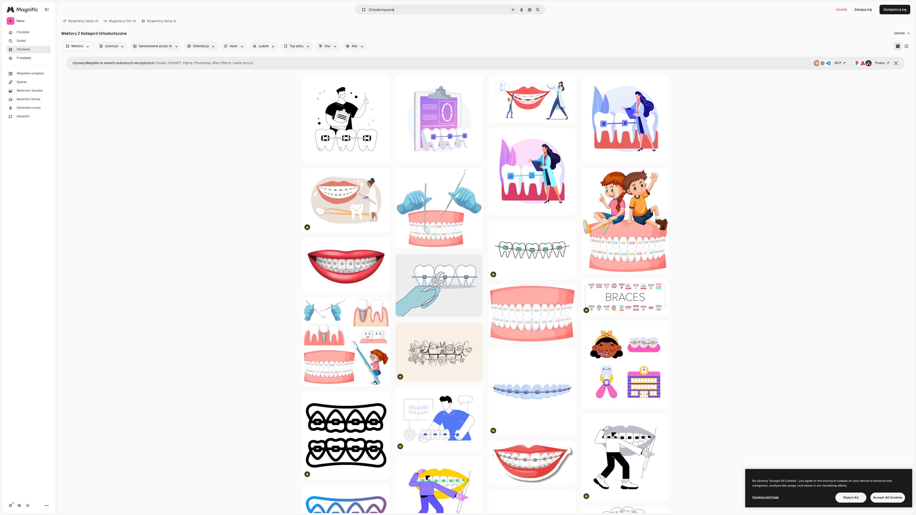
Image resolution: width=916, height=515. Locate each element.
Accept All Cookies (887, 497)
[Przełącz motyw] (27, 505)
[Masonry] (898, 46)
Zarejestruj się (894, 9)
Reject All (851, 497)
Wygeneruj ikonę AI (161, 21)
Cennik (841, 9)
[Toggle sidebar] (47, 9)
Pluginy (880, 63)
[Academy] (19, 505)
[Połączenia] (10, 505)
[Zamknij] (896, 63)
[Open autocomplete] (361, 9)
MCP (838, 63)
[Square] (906, 46)
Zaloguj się (863, 9)
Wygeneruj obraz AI (83, 21)
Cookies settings (765, 497)
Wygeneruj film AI (122, 21)
